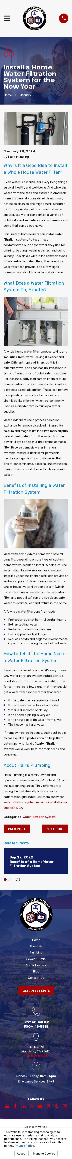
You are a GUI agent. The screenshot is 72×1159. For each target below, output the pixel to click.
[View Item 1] (5, 879)
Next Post (55, 829)
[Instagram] (65, 1106)
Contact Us (36, 978)
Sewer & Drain (36, 959)
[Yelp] (57, 1106)
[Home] (34, 18)
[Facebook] (15, 1106)
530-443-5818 (36, 1026)
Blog (36, 971)
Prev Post (16, 829)
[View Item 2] (9, 879)
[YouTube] (40, 1106)
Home (36, 940)
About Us (36, 946)
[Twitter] (32, 1106)
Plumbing (36, 952)
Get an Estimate (36, 990)
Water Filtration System (39, 817)
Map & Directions (36, 1055)
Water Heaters (36, 965)
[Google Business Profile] (7, 1106)
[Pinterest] (48, 1106)
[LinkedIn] (23, 1106)
